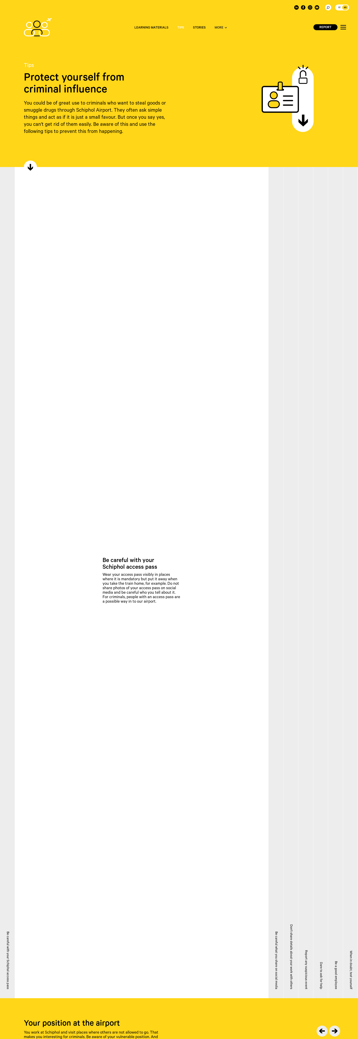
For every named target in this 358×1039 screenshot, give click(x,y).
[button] (221, 28)
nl (339, 7)
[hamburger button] (343, 27)
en (345, 7)
